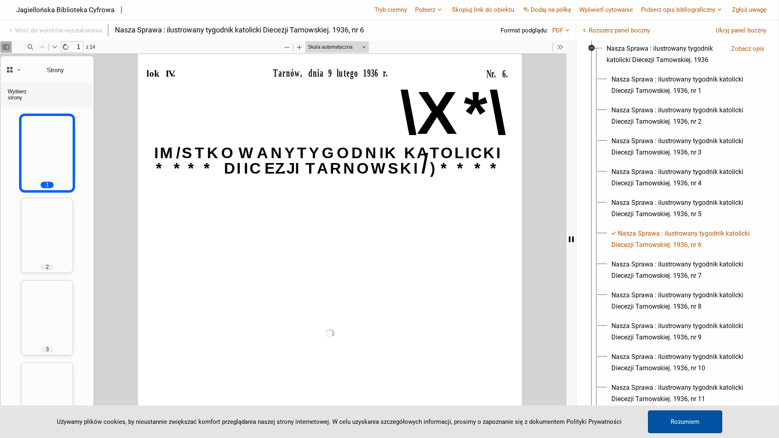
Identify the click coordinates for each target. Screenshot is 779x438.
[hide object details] (571, 239)
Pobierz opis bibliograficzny (678, 9)
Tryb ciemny (390, 9)
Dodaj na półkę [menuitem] (551, 9)
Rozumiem (685, 421)
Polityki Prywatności (594, 421)
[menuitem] (665, 54)
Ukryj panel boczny (741, 30)
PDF (557, 30)
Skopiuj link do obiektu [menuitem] (483, 9)
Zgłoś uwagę (749, 9)
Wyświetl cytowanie (606, 9)
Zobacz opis (747, 48)
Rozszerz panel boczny (619, 30)
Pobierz (425, 9)
